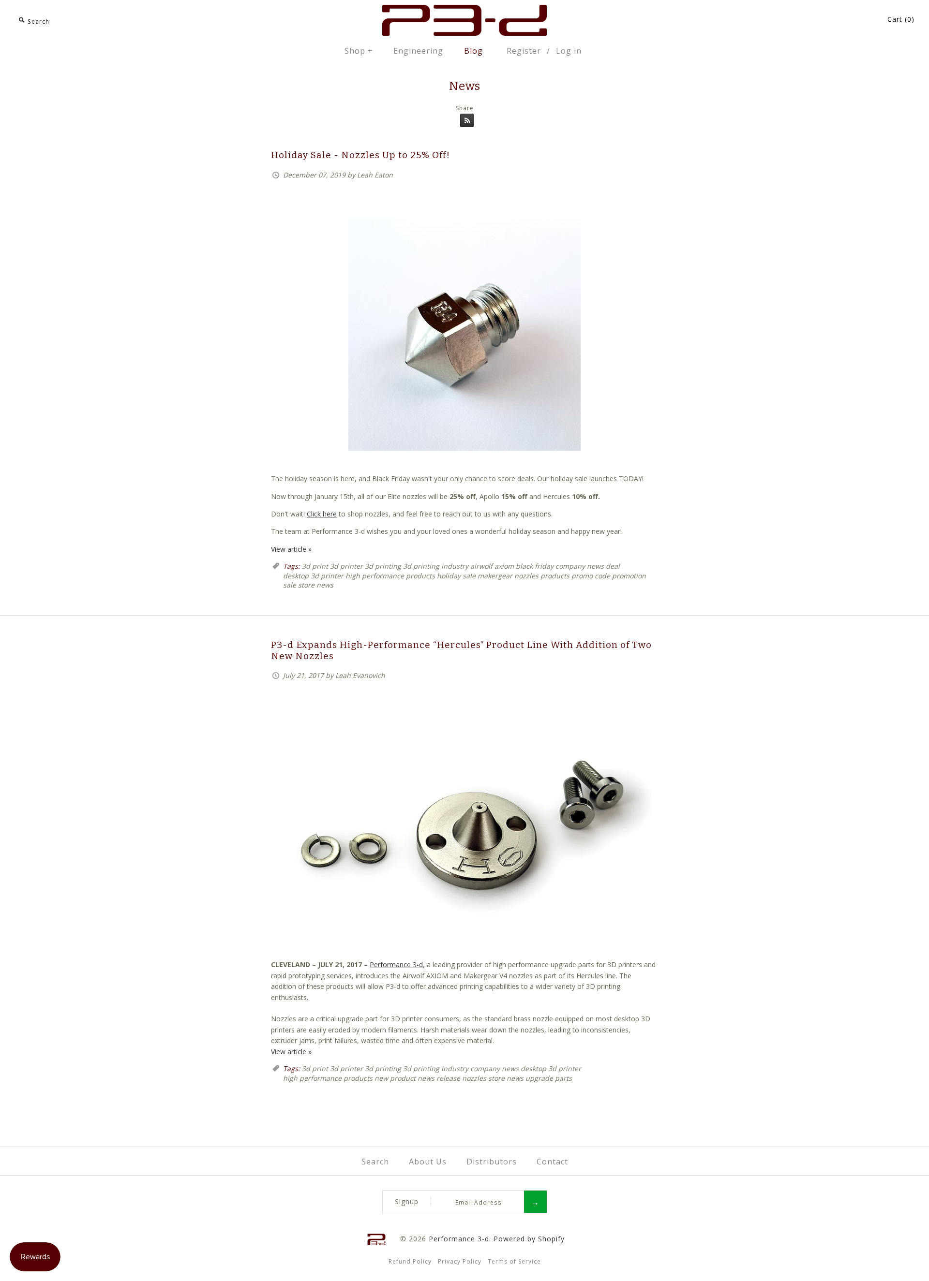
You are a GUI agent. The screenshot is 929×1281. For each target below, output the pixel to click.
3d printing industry (435, 566)
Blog (473, 50)
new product (395, 1078)
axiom (504, 566)
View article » (291, 549)
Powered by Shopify (529, 1238)
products (554, 575)
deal (613, 566)
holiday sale (456, 575)
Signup (407, 1201)
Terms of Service (514, 1261)
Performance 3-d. (460, 1238)
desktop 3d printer (313, 575)
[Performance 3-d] (464, 10)
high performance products (390, 575)
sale (289, 584)
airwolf (481, 566)
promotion (629, 575)
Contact (552, 1161)
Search (375, 1161)
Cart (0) (900, 19)
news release (439, 1078)
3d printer (346, 566)
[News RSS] (464, 122)
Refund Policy (410, 1261)
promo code (590, 575)
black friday (535, 566)
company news (579, 566)
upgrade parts (548, 1078)
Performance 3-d (396, 964)
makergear (495, 575)
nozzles (526, 575)
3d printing (383, 566)
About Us (428, 1161)
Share (465, 108)
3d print (315, 566)
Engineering (418, 50)
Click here (322, 513)
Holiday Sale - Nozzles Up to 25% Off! (360, 155)
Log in (569, 50)
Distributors (491, 1161)
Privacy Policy (459, 1261)
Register (524, 50)
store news (315, 584)
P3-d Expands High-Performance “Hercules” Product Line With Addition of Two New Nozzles (461, 650)
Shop (359, 50)
